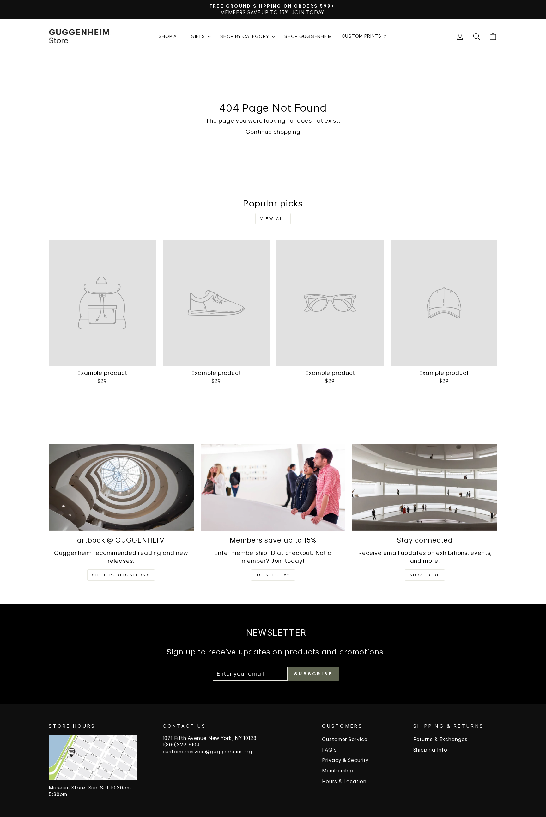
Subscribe (425, 575)
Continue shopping (273, 131)
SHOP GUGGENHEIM (308, 36)
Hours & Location (344, 781)
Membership (337, 771)
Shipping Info (430, 750)
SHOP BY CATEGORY (245, 36)
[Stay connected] (424, 487)
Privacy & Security (345, 760)
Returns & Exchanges (440, 739)
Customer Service (344, 739)
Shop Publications (121, 575)
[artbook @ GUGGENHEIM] (121, 487)
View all (273, 218)
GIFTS (198, 36)
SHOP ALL (170, 36)
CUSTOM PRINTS (362, 36)
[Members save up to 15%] (273, 487)
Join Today (273, 575)
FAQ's (329, 750)
